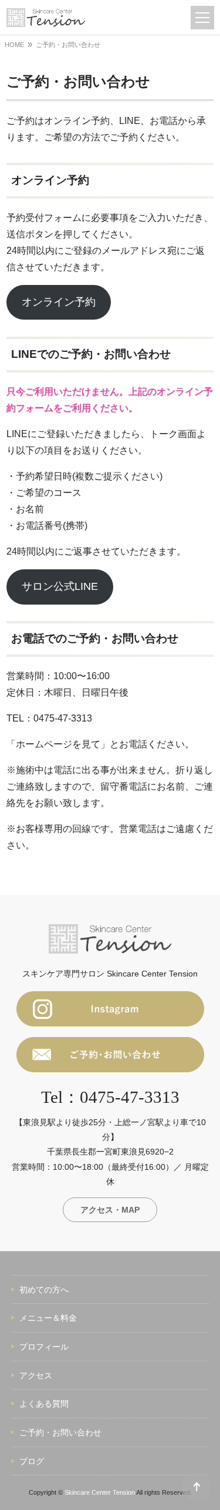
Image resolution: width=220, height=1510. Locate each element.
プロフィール (44, 1346)
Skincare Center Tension (100, 1492)
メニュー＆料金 (48, 1318)
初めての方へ (44, 1289)
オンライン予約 (59, 302)
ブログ (31, 1461)
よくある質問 (44, 1403)
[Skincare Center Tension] (45, 18)
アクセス (35, 1375)
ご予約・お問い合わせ (60, 1432)
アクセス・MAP (110, 1209)
